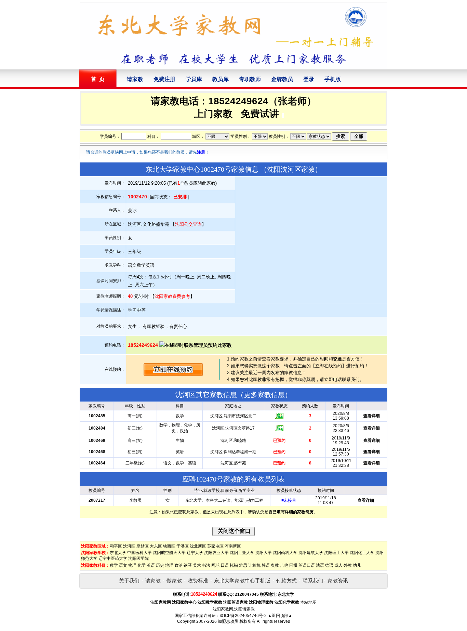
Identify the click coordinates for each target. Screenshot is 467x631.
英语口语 (306, 565)
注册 (201, 152)
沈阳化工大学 (362, 552)
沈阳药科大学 (285, 552)
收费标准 (198, 580)
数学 (114, 565)
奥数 (275, 565)
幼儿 (357, 565)
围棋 (293, 565)
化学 (141, 565)
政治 (178, 565)
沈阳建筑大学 (310, 552)
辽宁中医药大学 (112, 558)
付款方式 (286, 580)
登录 (308, 79)
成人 (338, 565)
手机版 (332, 79)
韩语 (266, 565)
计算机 (254, 565)
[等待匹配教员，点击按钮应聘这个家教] (173, 374)
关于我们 (129, 580)
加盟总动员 (228, 621)
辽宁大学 (195, 552)
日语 (225, 565)
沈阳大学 (263, 552)
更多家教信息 (264, 394)
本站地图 (308, 602)
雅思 (243, 565)
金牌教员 (282, 79)
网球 (215, 565)
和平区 (116, 546)
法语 (320, 565)
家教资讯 (338, 580)
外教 (348, 565)
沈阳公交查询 (188, 224)
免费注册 (164, 79)
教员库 (220, 79)
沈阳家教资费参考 (172, 296)
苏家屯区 (215, 546)
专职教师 (250, 79)
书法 (206, 565)
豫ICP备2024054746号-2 (243, 615)
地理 (169, 565)
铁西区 (169, 546)
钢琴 (188, 565)
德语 (329, 565)
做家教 (174, 580)
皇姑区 (142, 546)
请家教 (135, 79)
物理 (132, 565)
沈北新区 (198, 546)
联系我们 (313, 580)
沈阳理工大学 (336, 552)
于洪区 (182, 546)
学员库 (194, 79)
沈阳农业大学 (216, 552)
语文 (123, 565)
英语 (151, 565)
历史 (160, 565)
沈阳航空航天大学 (169, 552)
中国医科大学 (139, 552)
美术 (197, 565)
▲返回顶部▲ (280, 615)
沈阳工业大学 (242, 552)
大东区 (156, 546)
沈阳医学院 (138, 558)
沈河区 (129, 546)
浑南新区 (233, 546)
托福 (234, 565)
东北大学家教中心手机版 (242, 580)
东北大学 (118, 552)
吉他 (284, 565)
